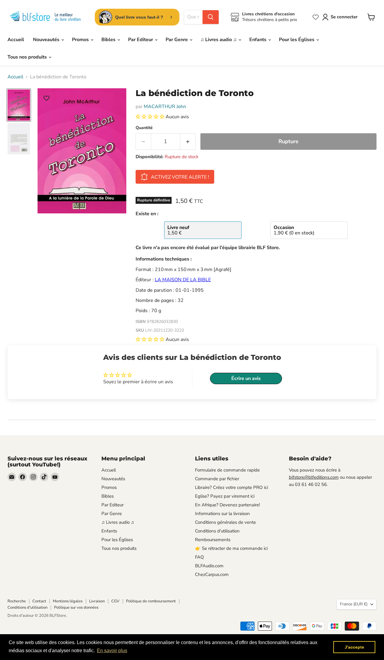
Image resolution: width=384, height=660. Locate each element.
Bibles (109, 39)
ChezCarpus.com (212, 574)
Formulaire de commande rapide (227, 470)
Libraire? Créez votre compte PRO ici (231, 487)
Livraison (97, 601)
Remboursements (212, 540)
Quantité (144, 127)
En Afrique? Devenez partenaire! (227, 505)
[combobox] (193, 17)
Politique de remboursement (151, 601)
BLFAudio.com (209, 566)
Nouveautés (47, 39)
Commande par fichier (217, 479)
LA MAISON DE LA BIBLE (183, 279)
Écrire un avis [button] (246, 378)
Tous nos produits (28, 57)
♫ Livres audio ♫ (219, 39)
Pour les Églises (297, 39)
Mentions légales (67, 601)
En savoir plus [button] (112, 650)
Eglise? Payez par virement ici (224, 496)
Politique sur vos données (76, 607)
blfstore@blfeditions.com (314, 477)
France (354, 604)
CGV (115, 601)
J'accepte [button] (354, 647)
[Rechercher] (210, 17)
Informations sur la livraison (222, 514)
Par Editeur (141, 39)
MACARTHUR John (165, 106)
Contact (39, 601)
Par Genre (177, 39)
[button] (151, 116)
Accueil (16, 39)
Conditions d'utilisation (217, 531)
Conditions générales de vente (225, 522)
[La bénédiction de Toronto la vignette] (19, 105)
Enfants (258, 39)
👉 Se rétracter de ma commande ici (231, 548)
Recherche (17, 601)
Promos (81, 39)
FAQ (199, 557)
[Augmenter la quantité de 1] (188, 141)
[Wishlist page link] (316, 17)
